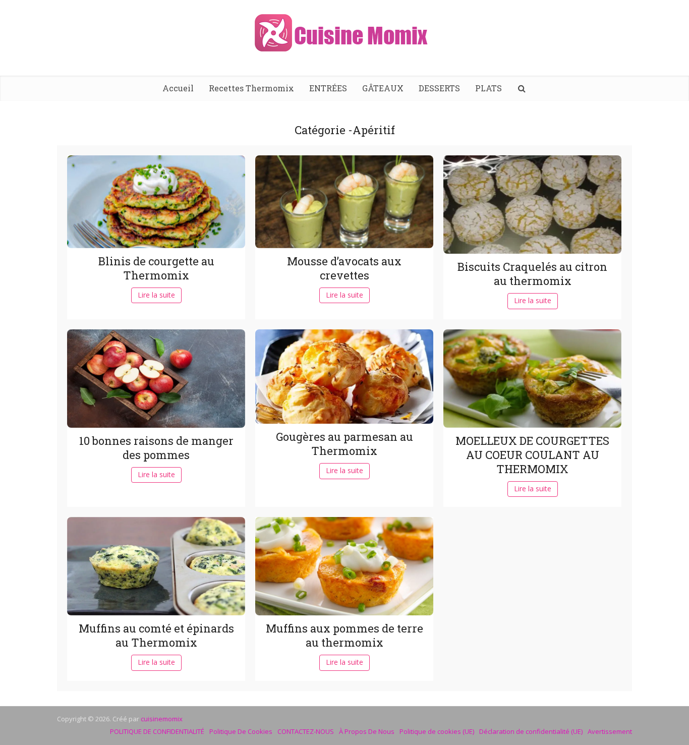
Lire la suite (156, 295)
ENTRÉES (328, 88)
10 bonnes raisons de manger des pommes (156, 447)
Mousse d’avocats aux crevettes (344, 268)
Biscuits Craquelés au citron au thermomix (532, 273)
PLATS (488, 88)
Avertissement (610, 731)
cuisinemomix (162, 718)
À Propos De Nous (366, 731)
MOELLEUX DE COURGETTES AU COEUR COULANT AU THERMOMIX (532, 454)
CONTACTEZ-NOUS (305, 731)
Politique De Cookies (240, 731)
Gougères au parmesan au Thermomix (344, 443)
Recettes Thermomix (251, 88)
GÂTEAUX (383, 88)
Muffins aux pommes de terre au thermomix (344, 635)
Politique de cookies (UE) (436, 731)
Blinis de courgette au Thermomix (156, 268)
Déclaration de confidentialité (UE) (531, 731)
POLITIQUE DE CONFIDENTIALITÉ (157, 731)
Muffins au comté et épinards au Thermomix (156, 635)
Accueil (178, 88)
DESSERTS (439, 88)
